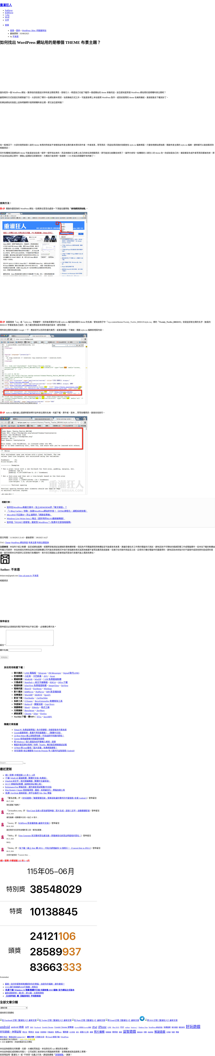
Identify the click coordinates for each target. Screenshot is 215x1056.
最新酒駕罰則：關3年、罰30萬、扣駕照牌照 (24, 993)
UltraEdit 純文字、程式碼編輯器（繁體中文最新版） (28, 781)
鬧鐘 (177, 1032)
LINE (109, 1027)
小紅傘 (28, 676)
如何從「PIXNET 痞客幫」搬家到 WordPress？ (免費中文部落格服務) (39, 522)
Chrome (28, 713)
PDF (122, 1027)
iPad (94, 1027)
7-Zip (7, 15)
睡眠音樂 (140, 1032)
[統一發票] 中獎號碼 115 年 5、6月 (20, 775)
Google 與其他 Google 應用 (83, 1027)
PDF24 (53, 682)
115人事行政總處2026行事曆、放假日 (21, 987)
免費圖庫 (167, 1027)
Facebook (37, 1027)
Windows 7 (134, 1027)
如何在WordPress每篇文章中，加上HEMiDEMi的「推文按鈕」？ (37, 507)
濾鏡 (91, 1032)
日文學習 (72, 1032)
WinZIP (37, 679)
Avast (52, 676)
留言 (2, 645)
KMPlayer (9, 13)
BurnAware (29, 710)
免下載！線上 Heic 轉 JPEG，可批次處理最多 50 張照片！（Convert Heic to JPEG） (55, 848)
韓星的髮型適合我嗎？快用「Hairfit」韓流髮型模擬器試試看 (40, 745)
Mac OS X (115, 1027)
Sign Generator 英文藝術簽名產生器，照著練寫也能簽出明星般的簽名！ (50, 836)
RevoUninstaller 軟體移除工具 (48, 701)
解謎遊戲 (159, 1031)
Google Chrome (47, 1027)
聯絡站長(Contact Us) (17, 1037)
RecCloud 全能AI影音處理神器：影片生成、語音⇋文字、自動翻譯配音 (58, 811)
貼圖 (173, 1032)
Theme (8, 542)
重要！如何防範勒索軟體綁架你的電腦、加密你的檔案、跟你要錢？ (35, 984)
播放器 (65, 1032)
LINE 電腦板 (30, 673)
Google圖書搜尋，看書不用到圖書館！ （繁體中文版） (38, 733)
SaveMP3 (48, 717)
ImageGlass (54, 685)
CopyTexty (49, 704)
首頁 (7, 25)
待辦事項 (43, 1032)
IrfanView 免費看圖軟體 (36, 685)
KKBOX (38, 695)
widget (127, 1027)
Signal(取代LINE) (71, 673)
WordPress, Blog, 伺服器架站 (34, 30)
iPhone (102, 1027)
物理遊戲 (108, 1032)
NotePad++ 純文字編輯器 (36, 682)
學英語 (37, 1032)
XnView (64, 685)
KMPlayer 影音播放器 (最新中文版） (34, 823)
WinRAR (28, 679)
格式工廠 (45, 707)
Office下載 (63, 682)
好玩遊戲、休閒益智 (10, 1032)
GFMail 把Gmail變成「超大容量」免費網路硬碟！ (35, 748)
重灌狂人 (6, 5)
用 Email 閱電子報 (53, 1037)
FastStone (37, 688)
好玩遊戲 (193, 1027)
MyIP (7, 17)
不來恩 (16, 36)
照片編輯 (99, 1031)
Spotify (47, 695)
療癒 (120, 1032)
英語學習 (150, 1032)
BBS (31, 1027)
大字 (7, 20)
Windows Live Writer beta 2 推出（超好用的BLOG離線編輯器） (36, 518)
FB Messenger (55, 673)
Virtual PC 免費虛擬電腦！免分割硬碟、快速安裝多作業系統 (40, 730)
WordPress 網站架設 (19, 542)
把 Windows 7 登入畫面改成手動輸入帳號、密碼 (35, 742)
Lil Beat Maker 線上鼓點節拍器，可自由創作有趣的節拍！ (39, 736)
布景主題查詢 (43, 542)
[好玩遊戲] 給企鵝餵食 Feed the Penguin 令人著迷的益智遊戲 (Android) (44, 751)
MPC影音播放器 (53, 692)
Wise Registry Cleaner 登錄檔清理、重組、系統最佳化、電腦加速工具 (35, 790)
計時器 (168, 1032)
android (5, 1027)
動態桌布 (182, 1027)
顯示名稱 (4, 650)
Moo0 (27, 707)
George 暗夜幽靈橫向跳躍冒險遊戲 (29, 739)
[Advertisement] (74, 65)
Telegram (42, 673)
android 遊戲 (17, 1027)
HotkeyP (28, 704)
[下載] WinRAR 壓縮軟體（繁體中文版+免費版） (26, 778)
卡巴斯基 (37, 676)
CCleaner (29, 701)
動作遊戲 (175, 1027)
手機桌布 (50, 1032)
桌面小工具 (84, 1032)
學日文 (24, 1032)
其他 (18, 30)
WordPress (64, 1037)
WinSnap (48, 688)
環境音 (115, 1032)
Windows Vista (143, 1027)
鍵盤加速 (38, 704)
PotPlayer (9, 10)
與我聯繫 (59, 1055)
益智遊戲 (129, 1031)
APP (27, 1027)
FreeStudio (29, 698)
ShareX (28, 688)
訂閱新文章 (39, 1037)
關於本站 (3, 1037)
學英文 (31, 1032)
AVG (46, 676)
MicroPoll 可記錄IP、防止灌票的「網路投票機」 (29, 515)
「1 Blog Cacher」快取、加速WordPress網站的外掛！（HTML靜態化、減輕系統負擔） (47, 511)
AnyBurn (40, 710)
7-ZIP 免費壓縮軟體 (52, 679)
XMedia (35, 707)
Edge (36, 713)
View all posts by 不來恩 (28, 576)
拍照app (58, 1032)
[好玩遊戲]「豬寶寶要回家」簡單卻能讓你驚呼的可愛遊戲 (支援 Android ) (54, 798)
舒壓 (145, 1032)
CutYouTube (42, 698)
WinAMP (29, 695)
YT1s (39, 717)
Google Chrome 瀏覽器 (64, 1027)
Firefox (43, 713)
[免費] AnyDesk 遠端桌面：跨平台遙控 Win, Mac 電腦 (28, 793)
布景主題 (32, 542)
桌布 (77, 1032)
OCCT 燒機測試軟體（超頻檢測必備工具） (24, 784)
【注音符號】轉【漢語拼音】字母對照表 (23, 996)
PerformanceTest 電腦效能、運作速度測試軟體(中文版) (28, 787)
